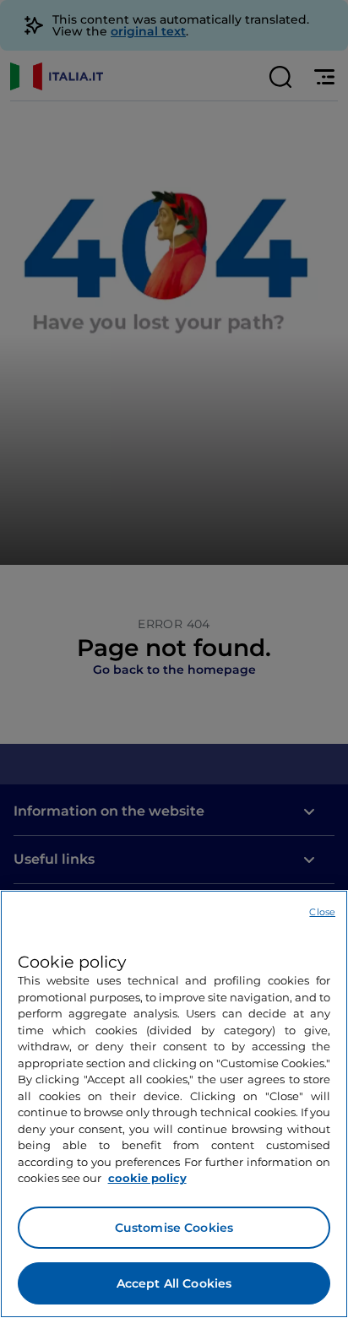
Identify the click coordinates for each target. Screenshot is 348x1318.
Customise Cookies (174, 1227)
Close (322, 912)
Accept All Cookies (174, 1283)
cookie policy (147, 1178)
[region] (174, 1104)
